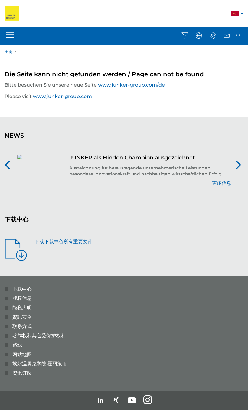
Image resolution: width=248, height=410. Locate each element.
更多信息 (221, 183)
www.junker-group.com (62, 96)
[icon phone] (212, 35)
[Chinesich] (235, 14)
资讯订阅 (22, 373)
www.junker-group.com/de (131, 85)
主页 (8, 51)
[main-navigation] (10, 35)
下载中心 (22, 289)
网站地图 (22, 354)
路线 (17, 345)
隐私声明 (22, 307)
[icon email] (226, 35)
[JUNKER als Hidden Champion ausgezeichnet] (39, 173)
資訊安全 (22, 317)
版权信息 (22, 298)
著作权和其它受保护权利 (39, 336)
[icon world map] (198, 35)
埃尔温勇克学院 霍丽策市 (39, 363)
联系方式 (22, 326)
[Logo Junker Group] (12, 13)
